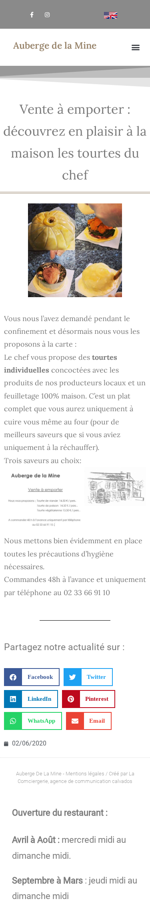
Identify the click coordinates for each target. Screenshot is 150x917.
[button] (135, 47)
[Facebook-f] (32, 14)
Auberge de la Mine (54, 45)
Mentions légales (85, 774)
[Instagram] (47, 14)
